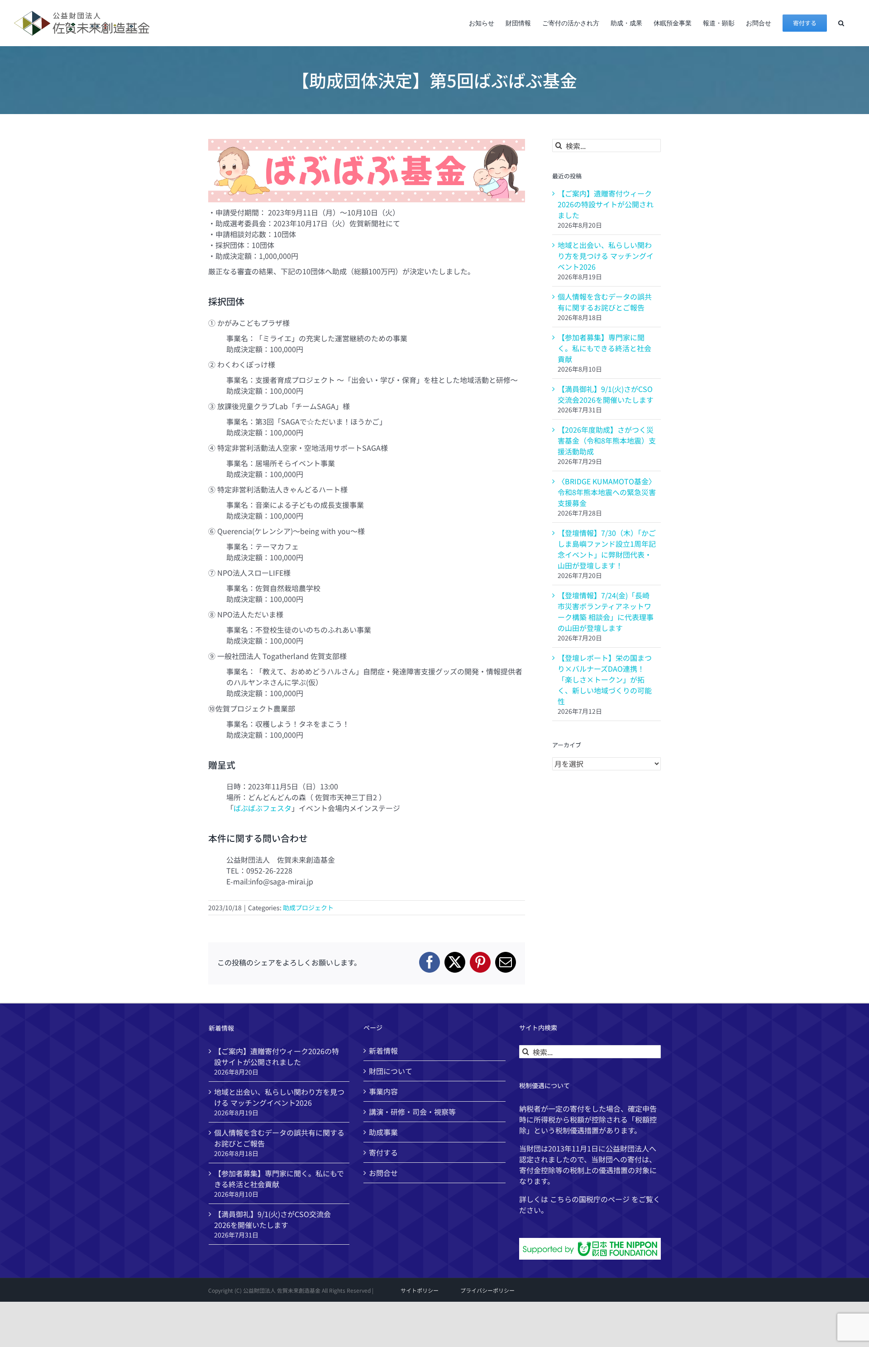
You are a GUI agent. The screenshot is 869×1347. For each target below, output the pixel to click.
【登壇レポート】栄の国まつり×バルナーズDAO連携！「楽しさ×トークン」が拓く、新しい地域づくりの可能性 (605, 679)
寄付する (383, 1152)
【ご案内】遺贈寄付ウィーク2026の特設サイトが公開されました (606, 204)
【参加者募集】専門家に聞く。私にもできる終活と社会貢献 (604, 348)
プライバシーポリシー (487, 1290)
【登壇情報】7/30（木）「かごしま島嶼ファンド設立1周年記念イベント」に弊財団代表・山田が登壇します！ (607, 549)
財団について (390, 1070)
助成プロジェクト (308, 907)
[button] (841, 23)
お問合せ (383, 1172)
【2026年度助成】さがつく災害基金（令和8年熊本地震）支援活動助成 (607, 440)
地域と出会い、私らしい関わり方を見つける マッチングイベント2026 (606, 255)
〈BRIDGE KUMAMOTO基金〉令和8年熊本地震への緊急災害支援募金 (607, 492)
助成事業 (383, 1132)
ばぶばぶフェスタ (262, 807)
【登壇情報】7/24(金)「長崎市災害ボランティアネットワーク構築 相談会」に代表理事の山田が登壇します (606, 611)
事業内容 (383, 1091)
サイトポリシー (420, 1290)
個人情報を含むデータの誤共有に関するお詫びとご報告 (605, 302)
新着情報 (383, 1050)
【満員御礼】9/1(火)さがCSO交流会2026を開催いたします (606, 394)
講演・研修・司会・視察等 (412, 1111)
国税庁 (590, 1199)
